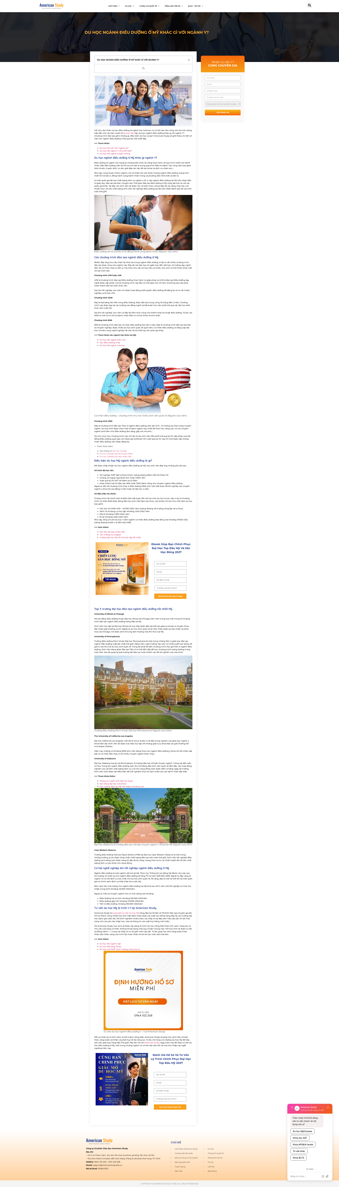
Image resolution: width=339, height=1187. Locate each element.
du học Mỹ (128, 133)
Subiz (310, 1169)
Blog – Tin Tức (194, 6)
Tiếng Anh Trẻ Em (172, 6)
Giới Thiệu (112, 6)
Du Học (128, 6)
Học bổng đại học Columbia (113, 784)
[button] (309, 5)
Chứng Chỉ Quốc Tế (148, 6)
